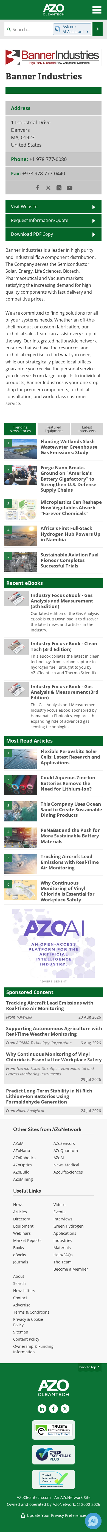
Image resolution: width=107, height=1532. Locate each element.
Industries (63, 1240)
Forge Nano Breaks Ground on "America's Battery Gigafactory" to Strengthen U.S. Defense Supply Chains (68, 478)
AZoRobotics (24, 1157)
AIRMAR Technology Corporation (44, 1042)
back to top (88, 1367)
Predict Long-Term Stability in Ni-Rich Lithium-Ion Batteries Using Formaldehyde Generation (49, 1096)
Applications (65, 1233)
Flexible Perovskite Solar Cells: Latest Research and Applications (70, 757)
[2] (20, 474)
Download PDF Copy (32, 234)
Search (19, 1283)
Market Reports (27, 1240)
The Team (63, 1262)
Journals (20, 1262)
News (18, 1204)
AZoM (18, 1143)
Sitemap (20, 1332)
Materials (62, 1247)
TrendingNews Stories (20, 429)
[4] (20, 535)
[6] (20, 889)
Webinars (22, 1233)
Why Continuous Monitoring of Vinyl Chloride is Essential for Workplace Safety (68, 891)
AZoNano (21, 1150)
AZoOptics (22, 1164)
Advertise (21, 1305)
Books (18, 1247)
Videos (60, 1204)
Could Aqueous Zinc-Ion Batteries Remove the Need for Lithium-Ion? (68, 783)
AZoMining (23, 1179)
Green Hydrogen (69, 1226)
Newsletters (24, 1290)
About (18, 1276)
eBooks (19, 1254)
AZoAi (59, 1157)
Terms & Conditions (31, 1312)
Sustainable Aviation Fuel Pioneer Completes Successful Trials (69, 560)
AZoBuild (21, 1172)
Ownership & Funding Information (33, 1349)
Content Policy (26, 1339)
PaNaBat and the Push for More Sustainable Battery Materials (70, 836)
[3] (20, 509)
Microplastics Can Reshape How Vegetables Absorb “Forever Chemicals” (71, 507)
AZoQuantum (66, 1150)
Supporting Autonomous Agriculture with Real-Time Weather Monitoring (54, 1031)
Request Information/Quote (39, 220)
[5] (20, 561)
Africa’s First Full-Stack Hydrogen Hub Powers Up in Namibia (70, 534)
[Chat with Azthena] (93, 1521)
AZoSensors (64, 1143)
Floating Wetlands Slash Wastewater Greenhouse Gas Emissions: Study (69, 447)
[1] (20, 448)
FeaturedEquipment (54, 429)
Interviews (63, 1219)
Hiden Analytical (30, 1110)
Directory (21, 1219)
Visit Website (24, 206)
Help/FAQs (63, 1254)
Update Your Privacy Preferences (56, 1515)
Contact (20, 1297)
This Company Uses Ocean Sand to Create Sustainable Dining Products (71, 809)
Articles (20, 1211)
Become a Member (71, 1269)
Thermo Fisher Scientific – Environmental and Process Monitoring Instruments (50, 1071)
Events (60, 1211)
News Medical (66, 1164)
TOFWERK (24, 1017)
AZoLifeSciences (68, 1172)
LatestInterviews (86, 429)
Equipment (23, 1226)
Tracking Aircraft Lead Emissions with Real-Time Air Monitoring (70, 862)
